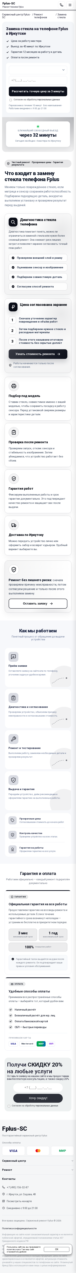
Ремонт (7, 1169)
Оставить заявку (35, 603)
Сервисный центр (14, 1160)
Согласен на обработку (35, 1105)
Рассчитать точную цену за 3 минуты (38, 91)
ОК (56, 1249)
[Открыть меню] (70, 5)
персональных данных (48, 99)
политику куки (14, 1249)
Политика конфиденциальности (19, 1228)
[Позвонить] (61, 5)
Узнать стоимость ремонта (35, 354)
